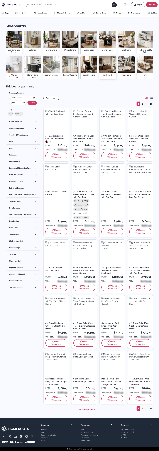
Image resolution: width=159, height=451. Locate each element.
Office (118, 13)
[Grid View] (146, 98)
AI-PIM (123, 435)
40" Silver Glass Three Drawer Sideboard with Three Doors (139, 382)
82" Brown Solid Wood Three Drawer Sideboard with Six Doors (84, 326)
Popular (18, 114)
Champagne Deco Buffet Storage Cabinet (83, 380)
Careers (44, 432)
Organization (136, 13)
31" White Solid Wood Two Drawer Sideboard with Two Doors (111, 139)
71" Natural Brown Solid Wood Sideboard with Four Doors (83, 139)
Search (32, 103)
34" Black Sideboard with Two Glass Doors (54, 137)
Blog (82, 429)
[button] (51, 98)
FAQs (43, 441)
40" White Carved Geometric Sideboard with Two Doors (111, 194)
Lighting (83, 13)
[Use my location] (33, 97)
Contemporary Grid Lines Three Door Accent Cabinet (110, 326)
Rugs (7, 13)
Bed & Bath (23, 13)
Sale (11, 114)
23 (151, 104)
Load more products (86, 409)
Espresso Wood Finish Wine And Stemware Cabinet (139, 139)
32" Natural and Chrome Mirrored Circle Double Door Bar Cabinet (140, 194)
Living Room (101, 13)
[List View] (151, 98)
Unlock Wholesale (56, 155)
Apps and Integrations (89, 435)
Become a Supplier (128, 432)
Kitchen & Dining (63, 13)
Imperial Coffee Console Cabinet (56, 192)
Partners (44, 438)
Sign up (152, 4)
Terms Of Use (86, 441)
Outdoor (154, 13)
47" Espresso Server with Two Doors (54, 268)
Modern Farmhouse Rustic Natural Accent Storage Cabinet (111, 382)
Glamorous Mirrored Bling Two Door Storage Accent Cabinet (56, 382)
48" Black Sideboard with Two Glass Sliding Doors (55, 326)
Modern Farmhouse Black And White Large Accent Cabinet (83, 270)
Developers (85, 438)
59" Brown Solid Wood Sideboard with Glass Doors (139, 326)
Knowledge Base (87, 432)
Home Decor (42, 13)
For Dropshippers (127, 429)
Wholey (124, 438)
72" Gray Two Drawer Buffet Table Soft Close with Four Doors (83, 194)
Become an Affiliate (48, 435)
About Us (44, 429)
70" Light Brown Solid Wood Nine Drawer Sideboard (111, 270)
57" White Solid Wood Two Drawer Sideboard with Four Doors (139, 270)
